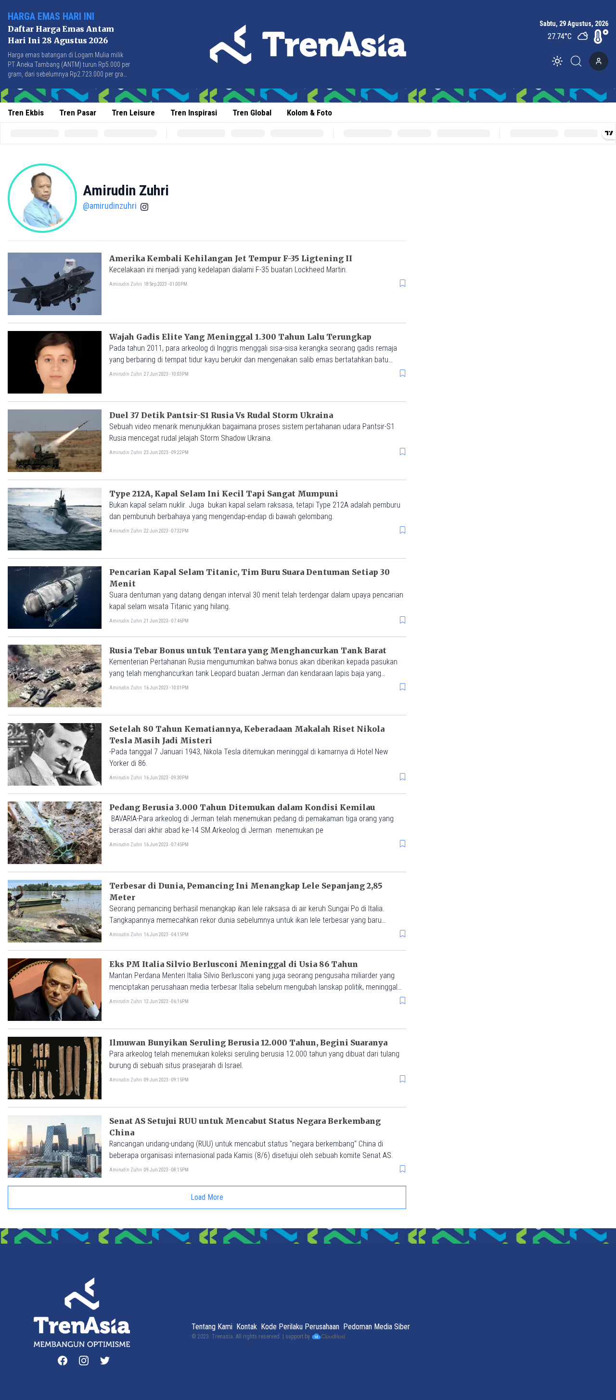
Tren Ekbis (26, 112)
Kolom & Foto (309, 112)
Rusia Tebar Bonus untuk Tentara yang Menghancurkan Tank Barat (247, 650)
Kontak (246, 1326)
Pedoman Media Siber (376, 1326)
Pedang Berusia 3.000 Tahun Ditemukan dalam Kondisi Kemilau (242, 807)
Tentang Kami (212, 1326)
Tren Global (251, 112)
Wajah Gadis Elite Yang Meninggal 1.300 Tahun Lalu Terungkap (240, 337)
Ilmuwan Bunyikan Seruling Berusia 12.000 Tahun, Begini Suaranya (248, 1042)
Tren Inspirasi (193, 112)
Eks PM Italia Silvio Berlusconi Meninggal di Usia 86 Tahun (233, 964)
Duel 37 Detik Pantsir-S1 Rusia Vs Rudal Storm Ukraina (221, 415)
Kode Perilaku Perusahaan (300, 1326)
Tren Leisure (133, 112)
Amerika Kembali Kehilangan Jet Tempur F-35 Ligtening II (230, 258)
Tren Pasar (77, 112)
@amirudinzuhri (110, 206)
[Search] (579, 61)
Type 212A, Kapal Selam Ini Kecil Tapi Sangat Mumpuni (223, 493)
